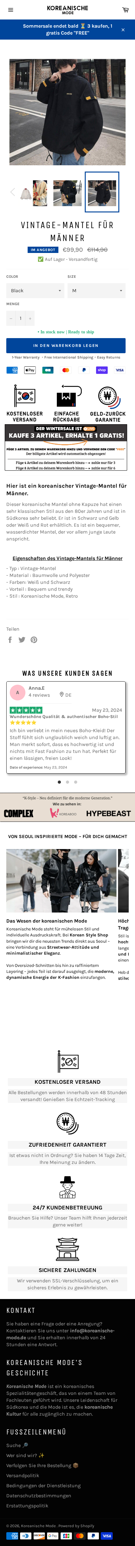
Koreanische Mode (39, 1525)
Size (72, 276)
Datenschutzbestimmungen (38, 1496)
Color (12, 276)
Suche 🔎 (17, 1445)
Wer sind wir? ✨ (25, 1455)
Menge (12, 304)
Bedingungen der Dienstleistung (43, 1485)
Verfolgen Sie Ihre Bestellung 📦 (42, 1465)
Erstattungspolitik (27, 1506)
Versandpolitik (22, 1475)
